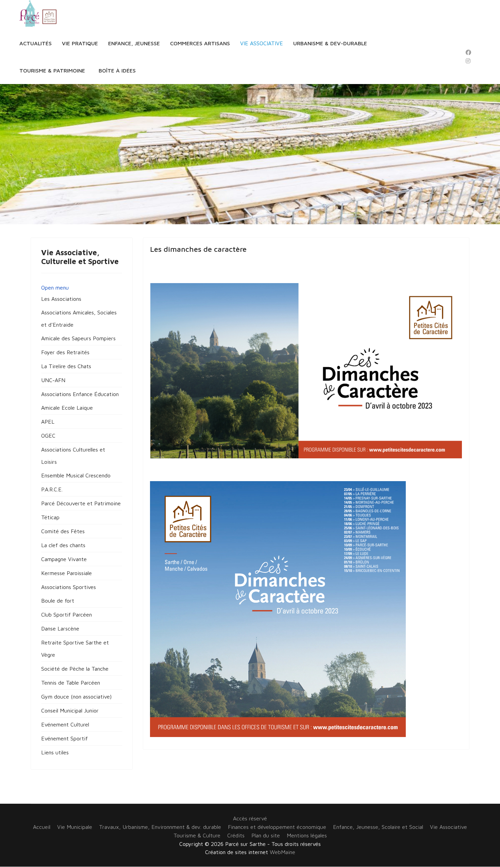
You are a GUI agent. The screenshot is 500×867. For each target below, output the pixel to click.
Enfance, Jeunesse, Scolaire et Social (378, 827)
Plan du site (265, 835)
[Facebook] (468, 52)
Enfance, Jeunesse (134, 43)
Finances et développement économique (277, 827)
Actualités (35, 43)
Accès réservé (250, 818)
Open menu (55, 287)
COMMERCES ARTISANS (200, 43)
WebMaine (282, 852)
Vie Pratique (80, 43)
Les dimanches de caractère (198, 249)
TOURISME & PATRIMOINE (52, 70)
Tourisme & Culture (196, 835)
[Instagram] (468, 61)
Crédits (236, 835)
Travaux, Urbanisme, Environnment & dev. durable (160, 827)
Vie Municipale (74, 827)
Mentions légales (307, 835)
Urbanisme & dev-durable (330, 43)
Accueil (41, 827)
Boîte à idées (117, 70)
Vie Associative (261, 43)
